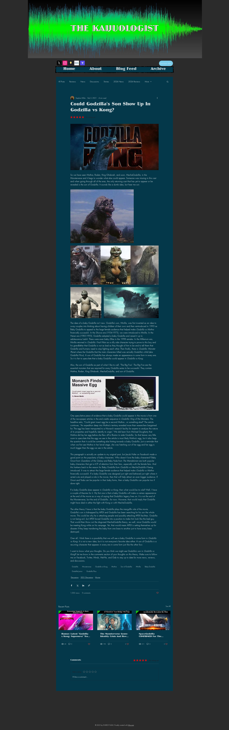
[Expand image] (102, 216)
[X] (59, 63)
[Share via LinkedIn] (83, 585)
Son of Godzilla (126, 566)
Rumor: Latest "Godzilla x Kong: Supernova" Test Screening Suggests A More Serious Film (75, 635)
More (147, 81)
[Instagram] (65, 63)
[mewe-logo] (76, 63)
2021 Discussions (87, 577)
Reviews (72, 81)
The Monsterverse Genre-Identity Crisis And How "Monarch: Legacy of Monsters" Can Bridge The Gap (114, 635)
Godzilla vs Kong (101, 566)
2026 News (119, 81)
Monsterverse (86, 566)
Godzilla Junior (77, 571)
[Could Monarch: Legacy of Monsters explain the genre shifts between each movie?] (114, 620)
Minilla (138, 566)
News (83, 81)
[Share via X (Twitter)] (77, 585)
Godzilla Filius (91, 571)
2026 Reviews (134, 81)
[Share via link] (89, 585)
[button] (167, 82)
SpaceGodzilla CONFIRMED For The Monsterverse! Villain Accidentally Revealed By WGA (153, 635)
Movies (97, 577)
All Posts (61, 81)
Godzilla (75, 566)
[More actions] (157, 97)
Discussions (94, 81)
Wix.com (131, 725)
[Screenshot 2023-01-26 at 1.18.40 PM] (70, 63)
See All (168, 606)
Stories (106, 81)
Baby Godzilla (150, 566)
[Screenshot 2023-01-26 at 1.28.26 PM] (82, 63)
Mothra (114, 566)
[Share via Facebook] (71, 585)
